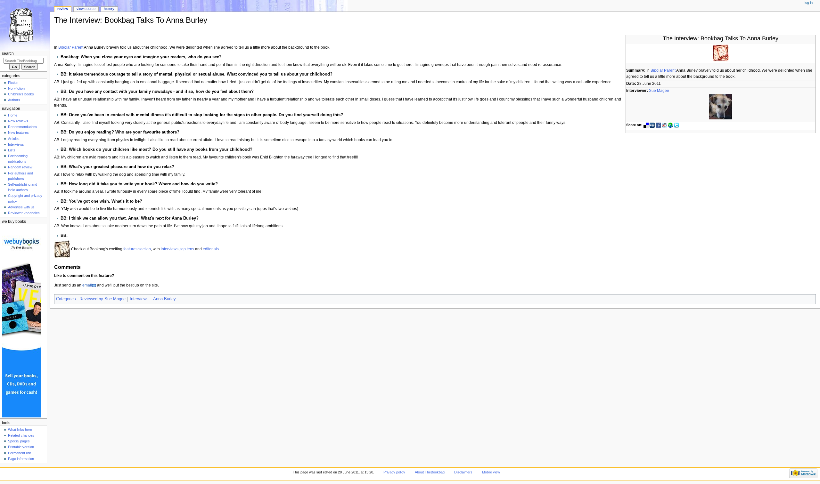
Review (62, 9)
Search (8, 53)
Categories (66, 299)
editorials (211, 249)
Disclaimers (463, 472)
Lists (11, 150)
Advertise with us (21, 207)
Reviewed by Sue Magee (102, 299)
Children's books (21, 94)
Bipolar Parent (663, 70)
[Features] (62, 249)
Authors (14, 100)
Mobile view (491, 472)
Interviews (139, 299)
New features (18, 132)
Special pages (19, 441)
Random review (20, 167)
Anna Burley (164, 299)
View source (86, 9)
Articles (14, 139)
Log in (809, 2)
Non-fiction (16, 88)
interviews (169, 249)
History (109, 9)
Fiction (13, 83)
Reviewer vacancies (24, 213)
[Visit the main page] (25, 25)
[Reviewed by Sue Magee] (720, 106)
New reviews (18, 121)
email (87, 285)
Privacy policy (394, 472)
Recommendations (22, 127)
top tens (187, 249)
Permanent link (19, 453)
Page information (21, 459)
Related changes (21, 435)
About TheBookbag (430, 472)
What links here (20, 430)
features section (137, 249)
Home (12, 115)
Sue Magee (659, 90)
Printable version (21, 447)
